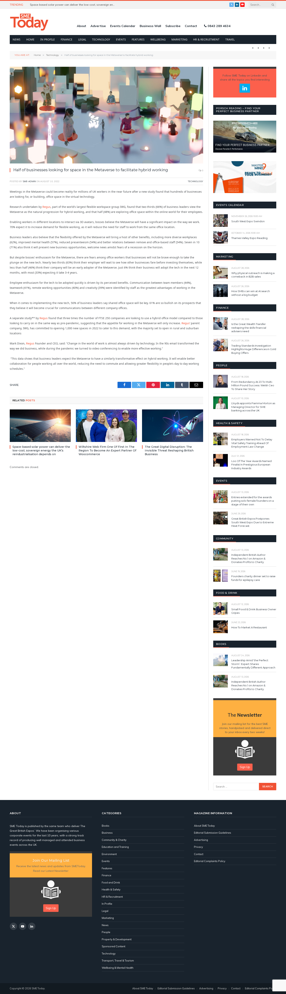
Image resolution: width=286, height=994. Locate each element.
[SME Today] (29, 21)
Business (107, 832)
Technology (101, 39)
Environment (109, 854)
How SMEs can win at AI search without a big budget (250, 293)
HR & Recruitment (206, 39)
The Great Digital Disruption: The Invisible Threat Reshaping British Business (169, 450)
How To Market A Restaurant (249, 627)
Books (105, 825)
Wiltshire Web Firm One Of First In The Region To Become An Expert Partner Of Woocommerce (107, 450)
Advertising (201, 839)
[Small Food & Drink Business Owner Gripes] (220, 608)
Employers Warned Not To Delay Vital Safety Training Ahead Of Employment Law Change (251, 443)
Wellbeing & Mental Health (117, 967)
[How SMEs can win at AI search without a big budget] (220, 290)
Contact (191, 26)
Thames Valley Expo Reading (249, 238)
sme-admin (29, 181)
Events (121, 39)
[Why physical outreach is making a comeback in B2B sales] (220, 272)
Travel (230, 39)
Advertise (98, 26)
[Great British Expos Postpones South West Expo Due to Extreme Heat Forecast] (220, 518)
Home (30, 39)
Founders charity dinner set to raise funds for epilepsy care (253, 578)
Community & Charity (114, 839)
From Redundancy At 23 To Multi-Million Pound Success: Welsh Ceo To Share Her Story (252, 385)
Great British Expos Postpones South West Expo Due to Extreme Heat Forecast (252, 522)
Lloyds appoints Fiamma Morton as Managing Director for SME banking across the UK (253, 407)
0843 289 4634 (219, 26)
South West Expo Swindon (248, 221)
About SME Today (204, 825)
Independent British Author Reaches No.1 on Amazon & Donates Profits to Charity (248, 558)
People (106, 932)
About (81, 26)
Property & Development (117, 939)
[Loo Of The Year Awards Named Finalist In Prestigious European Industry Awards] (220, 460)
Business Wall (150, 26)
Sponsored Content (113, 946)
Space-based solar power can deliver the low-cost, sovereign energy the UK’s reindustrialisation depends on (41, 450)
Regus (46, 207)
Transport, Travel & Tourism (118, 960)
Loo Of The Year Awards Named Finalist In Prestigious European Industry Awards (251, 464)
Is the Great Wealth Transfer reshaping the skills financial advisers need (248, 327)
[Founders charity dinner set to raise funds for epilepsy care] (220, 575)
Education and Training (115, 846)
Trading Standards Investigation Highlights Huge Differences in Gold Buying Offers (253, 349)
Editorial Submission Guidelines (212, 832)
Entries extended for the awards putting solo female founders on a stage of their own (252, 501)
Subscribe (173, 26)
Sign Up (245, 767)
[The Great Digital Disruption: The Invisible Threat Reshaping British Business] (172, 425)
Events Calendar (122, 26)
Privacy (198, 846)
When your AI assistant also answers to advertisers (63, 4)
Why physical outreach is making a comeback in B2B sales (253, 274)
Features (138, 39)
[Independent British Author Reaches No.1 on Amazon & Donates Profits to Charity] (220, 554)
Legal (82, 39)
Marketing (179, 39)
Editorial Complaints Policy (209, 861)
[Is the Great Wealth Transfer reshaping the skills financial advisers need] (220, 323)
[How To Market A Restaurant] (220, 626)
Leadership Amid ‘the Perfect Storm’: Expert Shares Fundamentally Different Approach (253, 664)
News (16, 39)
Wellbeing (158, 39)
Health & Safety (111, 889)
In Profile (47, 39)
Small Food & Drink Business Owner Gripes (253, 611)
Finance (66, 39)
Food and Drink (111, 882)
